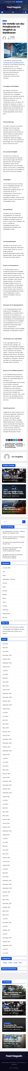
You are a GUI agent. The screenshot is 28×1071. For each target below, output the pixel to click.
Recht (20, 962)
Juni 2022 (5, 804)
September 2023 (7, 750)
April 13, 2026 (9, 1029)
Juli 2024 (5, 712)
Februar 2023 (6, 773)
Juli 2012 (5, 926)
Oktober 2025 (6, 659)
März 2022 (6, 815)
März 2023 (6, 770)
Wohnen (5, 617)
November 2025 (7, 655)
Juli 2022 (5, 800)
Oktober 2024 (6, 701)
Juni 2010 (5, 953)
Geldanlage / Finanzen (9, 579)
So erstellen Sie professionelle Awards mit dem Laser (13, 1027)
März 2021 (5, 854)
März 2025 (6, 686)
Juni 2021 (5, 842)
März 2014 (6, 915)
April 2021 (5, 850)
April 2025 (5, 682)
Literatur (5, 590)
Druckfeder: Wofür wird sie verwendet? (19, 445)
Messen (5, 594)
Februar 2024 (6, 731)
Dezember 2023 (7, 739)
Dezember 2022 (7, 781)
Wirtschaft (5, 610)
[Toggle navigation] (13, 12)
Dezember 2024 (7, 693)
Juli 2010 (5, 949)
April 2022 (5, 812)
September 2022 (7, 792)
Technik (4, 20)
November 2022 (7, 785)
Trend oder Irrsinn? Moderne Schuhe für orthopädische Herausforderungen (9, 445)
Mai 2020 (5, 873)
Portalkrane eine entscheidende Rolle (13, 62)
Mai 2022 (5, 808)
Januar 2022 (6, 823)
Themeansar (14, 1064)
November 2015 (7, 903)
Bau (4, 571)
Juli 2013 (5, 918)
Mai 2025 (5, 678)
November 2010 (7, 938)
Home (11, 1067)
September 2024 (7, 705)
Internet (5, 583)
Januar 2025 (6, 689)
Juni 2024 (5, 716)
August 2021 (6, 834)
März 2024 (6, 728)
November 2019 (7, 884)
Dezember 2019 (7, 880)
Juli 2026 (5, 644)
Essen (4, 575)
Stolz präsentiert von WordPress (9, 1062)
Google (15, 962)
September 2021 (7, 831)
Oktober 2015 (6, 907)
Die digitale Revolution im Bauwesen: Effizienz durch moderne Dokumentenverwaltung (13, 556)
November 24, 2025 (10, 1043)
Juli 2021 (5, 838)
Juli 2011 (5, 934)
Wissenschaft (6, 613)
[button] (23, 12)
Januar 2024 (6, 735)
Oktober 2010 (6, 941)
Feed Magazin (14, 7)
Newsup (22, 1062)
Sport (4, 602)
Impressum (15, 1067)
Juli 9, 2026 (8, 996)
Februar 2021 (6, 857)
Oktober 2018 (6, 892)
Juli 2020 (5, 869)
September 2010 (7, 945)
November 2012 (7, 922)
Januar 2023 (6, 777)
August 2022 (6, 796)
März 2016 (6, 899)
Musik (4, 598)
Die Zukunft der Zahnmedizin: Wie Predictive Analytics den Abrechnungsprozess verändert (12, 549)
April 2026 (5, 651)
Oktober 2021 (6, 827)
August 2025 (6, 666)
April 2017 (5, 896)
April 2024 (5, 724)
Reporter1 (16, 496)
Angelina (12, 37)
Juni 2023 (5, 762)
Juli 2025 (5, 670)
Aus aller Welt (6, 568)
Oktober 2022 (6, 789)
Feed (23, 629)
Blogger (5, 962)
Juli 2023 (5, 758)
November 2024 (7, 697)
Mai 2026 (5, 647)
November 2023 (7, 743)
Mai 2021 (5, 846)
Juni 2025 (5, 674)
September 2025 (7, 663)
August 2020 (6, 865)
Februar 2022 (6, 819)
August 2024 (6, 708)
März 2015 (5, 911)
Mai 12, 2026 (8, 1013)
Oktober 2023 (6, 747)
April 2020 (5, 876)
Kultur (4, 587)
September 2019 (7, 888)
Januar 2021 (6, 861)
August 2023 (6, 754)
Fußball (10, 962)
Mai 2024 (5, 720)
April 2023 (5, 766)
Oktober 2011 (6, 930)
